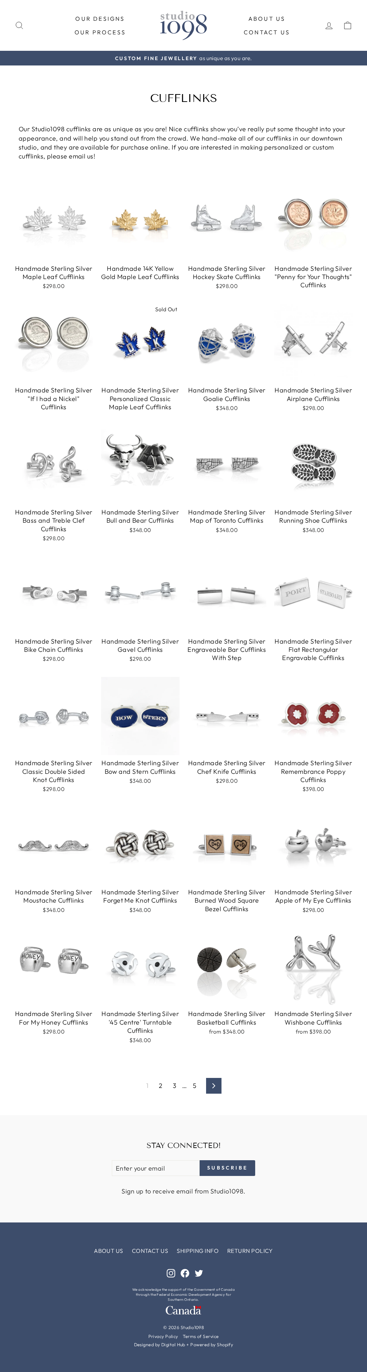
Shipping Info (198, 1250)
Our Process (100, 32)
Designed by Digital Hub (159, 1344)
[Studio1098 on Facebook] (185, 1273)
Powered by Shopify (211, 1344)
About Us (267, 18)
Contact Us (267, 32)
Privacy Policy (163, 1336)
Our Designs (100, 18)
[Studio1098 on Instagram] (171, 1273)
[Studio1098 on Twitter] (199, 1273)
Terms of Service (201, 1336)
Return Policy (250, 1250)
